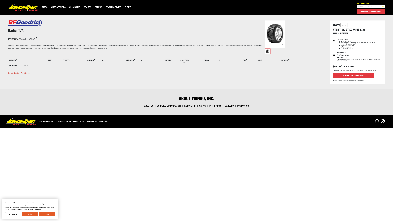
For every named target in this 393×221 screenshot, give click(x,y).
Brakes (87, 7)
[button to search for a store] (383, 6)
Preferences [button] (37, 209)
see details (371, 70)
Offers (98, 7)
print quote (25, 73)
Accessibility (104, 121)
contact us (243, 106)
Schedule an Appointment (370, 11)
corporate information (169, 106)
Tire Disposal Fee (343, 55)
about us (149, 106)
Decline (30, 214)
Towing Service (113, 7)
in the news (215, 106)
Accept (47, 214)
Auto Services (58, 7)
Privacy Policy (79, 121)
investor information (195, 106)
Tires (44, 7)
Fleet (128, 7)
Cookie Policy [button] (45, 207)
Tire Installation (356, 44)
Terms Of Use (92, 121)
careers (229, 106)
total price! (348, 66)
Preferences (13, 214)
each (362, 30)
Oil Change (74, 7)
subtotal (344, 33)
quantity (336, 25)
